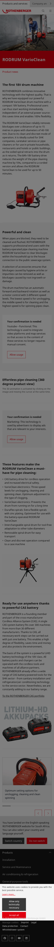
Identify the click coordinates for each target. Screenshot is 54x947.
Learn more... (8, 894)
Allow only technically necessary (14, 904)
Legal (33, 922)
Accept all (14, 915)
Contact (24, 926)
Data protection (10, 926)
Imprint (25, 922)
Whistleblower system (13, 929)
